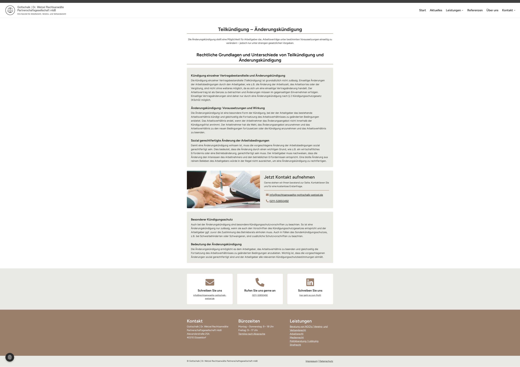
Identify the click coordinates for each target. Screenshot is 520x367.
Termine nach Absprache (251, 333)
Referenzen (475, 10)
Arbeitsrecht (296, 333)
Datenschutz (326, 361)
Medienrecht (297, 337)
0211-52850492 (279, 201)
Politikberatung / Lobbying (304, 341)
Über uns (492, 10)
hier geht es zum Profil (310, 295)
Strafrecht (295, 344)
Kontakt (507, 10)
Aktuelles (436, 10)
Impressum (312, 361)
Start (422, 10)
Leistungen (453, 10)
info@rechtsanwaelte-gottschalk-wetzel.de (296, 194)
